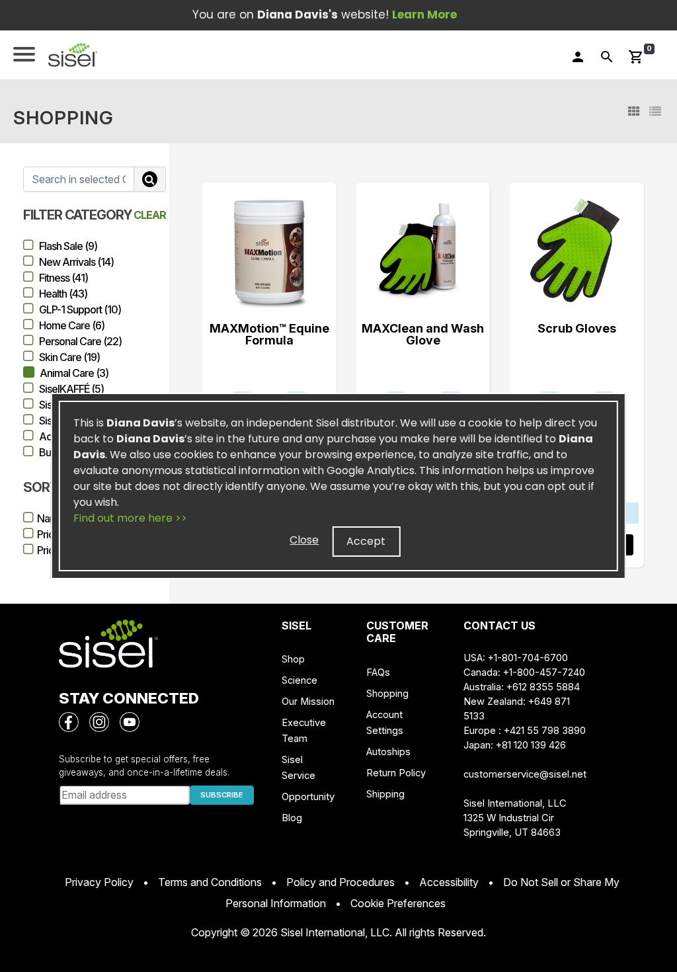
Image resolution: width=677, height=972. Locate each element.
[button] (72, 55)
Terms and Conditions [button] (210, 882)
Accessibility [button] (449, 882)
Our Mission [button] (308, 702)
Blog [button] (292, 818)
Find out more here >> (130, 518)
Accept (365, 541)
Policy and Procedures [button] (340, 882)
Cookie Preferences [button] (398, 903)
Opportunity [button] (308, 797)
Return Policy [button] (396, 773)
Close (304, 539)
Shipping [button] (385, 794)
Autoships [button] (388, 752)
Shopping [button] (387, 694)
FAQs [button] (378, 672)
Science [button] (299, 680)
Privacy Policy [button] (99, 882)
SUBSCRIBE (221, 794)
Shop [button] (293, 659)
